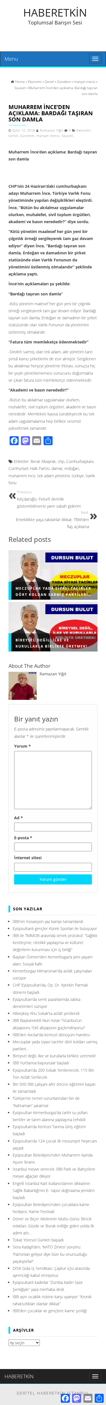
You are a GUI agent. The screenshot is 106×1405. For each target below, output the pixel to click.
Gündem (27, 136)
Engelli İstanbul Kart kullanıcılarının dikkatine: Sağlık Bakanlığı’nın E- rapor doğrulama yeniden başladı (54, 1190)
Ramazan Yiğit (51, 130)
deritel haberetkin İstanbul (53, 1393)
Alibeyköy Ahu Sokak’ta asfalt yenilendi (46, 1013)
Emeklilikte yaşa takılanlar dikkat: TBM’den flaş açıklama (52, 519)
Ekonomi (83, 130)
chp (61, 461)
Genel (13, 136)
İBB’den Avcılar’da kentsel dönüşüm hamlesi (51, 1034)
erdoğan (71, 468)
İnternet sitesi (28, 857)
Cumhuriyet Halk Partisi (28, 468)
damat (56, 468)
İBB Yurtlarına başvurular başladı (41, 1062)
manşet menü (48, 136)
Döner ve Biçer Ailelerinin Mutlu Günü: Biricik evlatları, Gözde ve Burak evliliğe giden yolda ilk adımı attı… (53, 1226)
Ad (18, 817)
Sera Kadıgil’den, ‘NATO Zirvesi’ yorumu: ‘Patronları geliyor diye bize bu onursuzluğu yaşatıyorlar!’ (50, 1254)
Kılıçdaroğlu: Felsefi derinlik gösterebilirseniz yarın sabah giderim (49, 499)
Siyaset (67, 136)
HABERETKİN (55, 12)
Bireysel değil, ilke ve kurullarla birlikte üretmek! (54, 1055)
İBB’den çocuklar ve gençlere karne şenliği (50, 1310)
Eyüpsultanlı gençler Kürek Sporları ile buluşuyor (55, 928)
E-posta (23, 837)
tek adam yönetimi (53, 475)
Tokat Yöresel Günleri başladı (38, 1240)
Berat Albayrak (43, 461)
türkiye (78, 475)
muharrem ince (21, 475)
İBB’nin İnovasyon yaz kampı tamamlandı (48, 921)
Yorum (22, 746)
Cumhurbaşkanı (80, 461)
